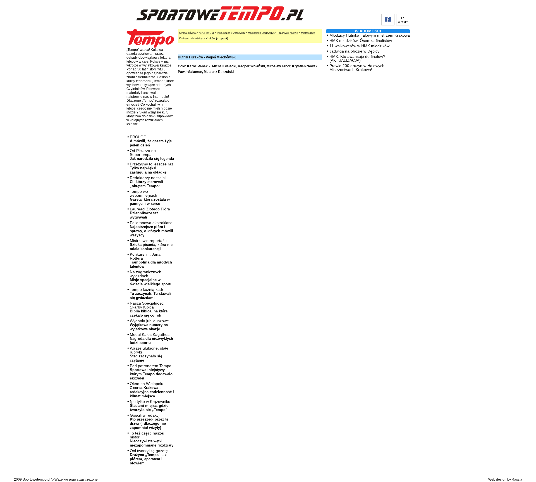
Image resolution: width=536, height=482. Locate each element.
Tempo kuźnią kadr (150, 293)
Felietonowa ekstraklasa (151, 228)
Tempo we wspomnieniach (150, 197)
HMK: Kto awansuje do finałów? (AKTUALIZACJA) (357, 58)
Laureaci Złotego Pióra (150, 213)
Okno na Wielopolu (152, 389)
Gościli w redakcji (149, 421)
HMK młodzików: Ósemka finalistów (360, 40)
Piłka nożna (223, 33)
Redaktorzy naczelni (148, 181)
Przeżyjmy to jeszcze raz (151, 168)
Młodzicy (197, 38)
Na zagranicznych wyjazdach (151, 278)
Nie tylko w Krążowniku (150, 405)
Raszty (517, 479)
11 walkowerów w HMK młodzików (359, 46)
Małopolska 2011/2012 (261, 33)
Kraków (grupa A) (217, 38)
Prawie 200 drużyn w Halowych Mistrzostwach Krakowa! (356, 67)
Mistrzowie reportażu (151, 244)
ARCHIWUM (206, 33)
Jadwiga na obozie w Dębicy (354, 51)
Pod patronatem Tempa (151, 372)
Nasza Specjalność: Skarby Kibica (149, 309)
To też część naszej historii (151, 439)
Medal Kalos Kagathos (151, 338)
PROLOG (151, 141)
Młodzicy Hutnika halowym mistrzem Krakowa (369, 35)
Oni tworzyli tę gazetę (149, 456)
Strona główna (187, 33)
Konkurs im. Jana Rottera (151, 260)
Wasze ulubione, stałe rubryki (149, 354)
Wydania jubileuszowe (149, 325)
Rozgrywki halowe (287, 33)
